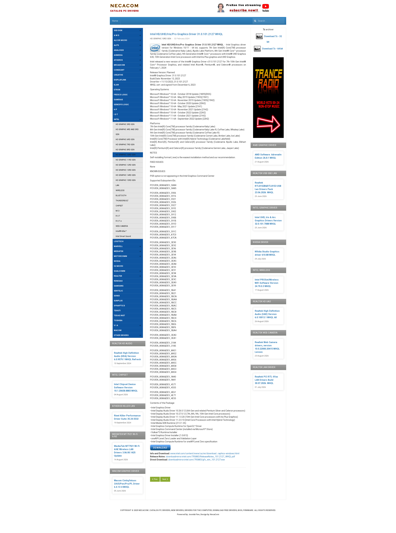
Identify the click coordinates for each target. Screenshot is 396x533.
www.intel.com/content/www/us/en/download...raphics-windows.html (204, 453)
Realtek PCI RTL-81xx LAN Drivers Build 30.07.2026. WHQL (266, 380)
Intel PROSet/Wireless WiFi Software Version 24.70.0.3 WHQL (267, 283)
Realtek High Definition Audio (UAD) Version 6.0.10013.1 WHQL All (267, 314)
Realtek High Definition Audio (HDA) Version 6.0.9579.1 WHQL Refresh (127, 356)
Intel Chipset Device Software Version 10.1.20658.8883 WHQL (126, 387)
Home (115, 21)
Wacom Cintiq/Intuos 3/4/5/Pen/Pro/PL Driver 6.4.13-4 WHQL (127, 483)
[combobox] (269, 21)
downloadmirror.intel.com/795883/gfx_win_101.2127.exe (196, 459)
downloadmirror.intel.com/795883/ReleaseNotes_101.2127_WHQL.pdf (200, 456)
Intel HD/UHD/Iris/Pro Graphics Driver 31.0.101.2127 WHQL (186, 34)
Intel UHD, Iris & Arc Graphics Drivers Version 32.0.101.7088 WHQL (268, 220)
